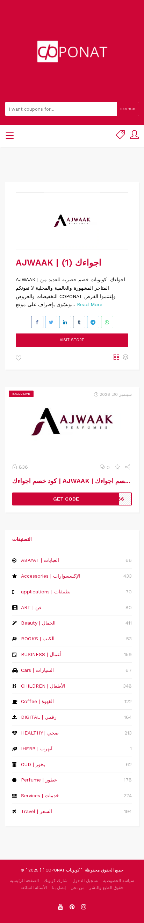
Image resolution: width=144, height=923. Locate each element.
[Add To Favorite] (18, 358)
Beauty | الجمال (38, 623)
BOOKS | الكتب (38, 638)
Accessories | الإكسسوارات (50, 576)
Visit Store (72, 340)
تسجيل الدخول (85, 880)
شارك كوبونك (55, 880)
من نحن (77, 887)
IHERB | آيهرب (36, 748)
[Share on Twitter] (51, 322)
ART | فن (31, 607)
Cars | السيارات (37, 670)
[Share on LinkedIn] (65, 322)
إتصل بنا (59, 887)
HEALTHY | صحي (40, 733)
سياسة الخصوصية (118, 880)
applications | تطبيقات (46, 591)
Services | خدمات (40, 795)
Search (127, 109)
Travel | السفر (36, 811)
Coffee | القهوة (37, 701)
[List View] (125, 357)
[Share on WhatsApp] (107, 322)
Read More (89, 304)
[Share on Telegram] (93, 322)
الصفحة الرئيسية (24, 880)
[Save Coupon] (117, 467)
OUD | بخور (33, 764)
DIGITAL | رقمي (39, 717)
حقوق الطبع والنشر (106, 887)
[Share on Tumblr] (79, 322)
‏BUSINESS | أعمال (41, 654)
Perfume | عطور (39, 780)
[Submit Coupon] (120, 135)
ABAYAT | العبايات (40, 560)
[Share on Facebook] (37, 322)
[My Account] (134, 135)
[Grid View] (116, 357)
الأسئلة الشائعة (34, 887)
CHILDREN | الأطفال (43, 686)
